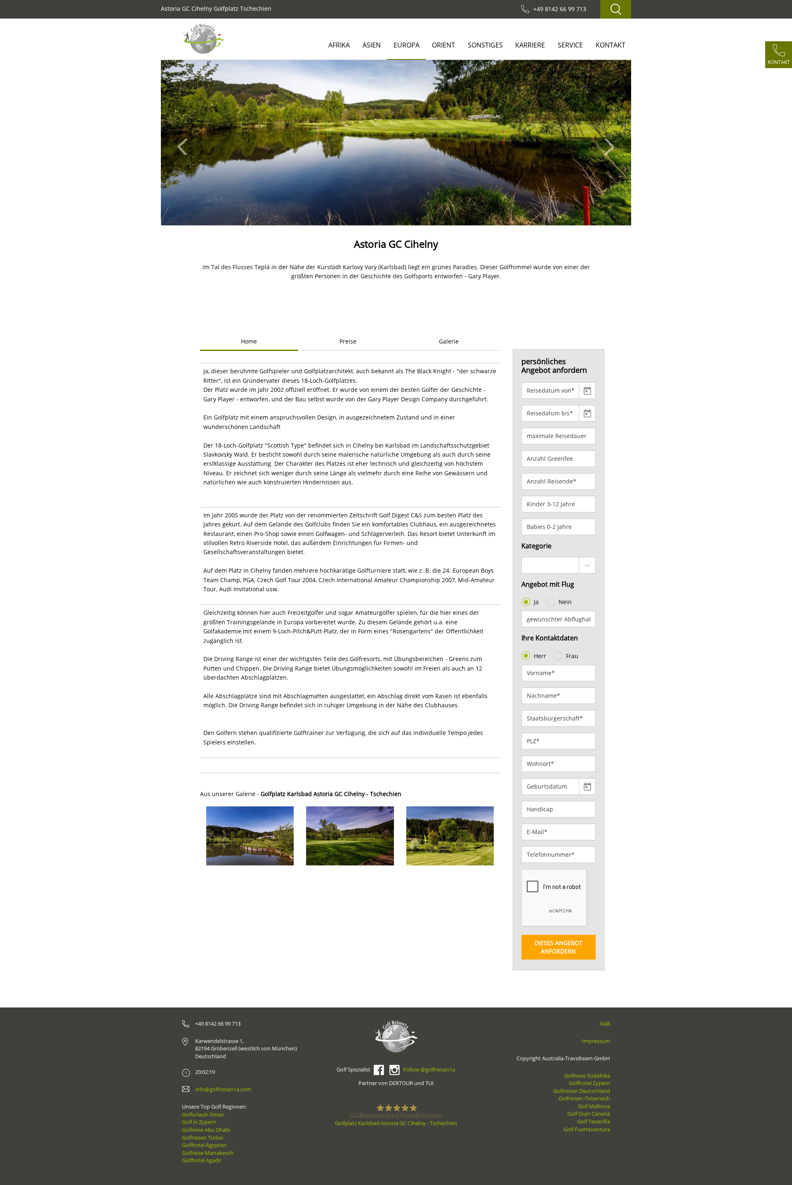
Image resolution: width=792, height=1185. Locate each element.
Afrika (339, 45)
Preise (347, 341)
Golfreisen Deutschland (581, 1091)
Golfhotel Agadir (202, 1160)
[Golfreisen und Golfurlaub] (203, 38)
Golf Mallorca (594, 1106)
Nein (565, 602)
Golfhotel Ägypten (204, 1145)
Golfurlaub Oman (203, 1114)
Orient (443, 45)
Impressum (596, 1041)
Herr (540, 656)
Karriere (530, 45)
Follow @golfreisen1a (429, 1069)
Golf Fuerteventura (586, 1129)
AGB (605, 1023)
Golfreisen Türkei (202, 1137)
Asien (372, 45)
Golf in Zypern (199, 1122)
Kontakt (610, 45)
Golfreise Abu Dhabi (206, 1129)
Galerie (449, 341)
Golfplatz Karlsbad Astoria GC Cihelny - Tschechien (396, 1123)
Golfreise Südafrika (587, 1075)
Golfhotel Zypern (589, 1083)
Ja (536, 602)
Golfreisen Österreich (584, 1098)
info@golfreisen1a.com (223, 1089)
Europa (407, 45)
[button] (184, 142)
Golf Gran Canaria (588, 1113)
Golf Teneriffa (593, 1121)
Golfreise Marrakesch (207, 1153)
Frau (572, 656)
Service (570, 45)
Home (249, 341)
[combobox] (558, 565)
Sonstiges (485, 45)
